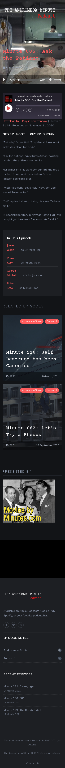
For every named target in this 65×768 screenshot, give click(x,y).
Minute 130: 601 (14, 698)
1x (24, 110)
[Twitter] (13, 625)
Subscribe (43, 115)
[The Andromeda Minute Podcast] (30, 12)
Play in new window (34, 121)
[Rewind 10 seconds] (17, 110)
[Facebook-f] (6, 625)
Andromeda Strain (32, 650)
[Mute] (51, 80)
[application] (32, 79)
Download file (11, 121)
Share (56, 115)
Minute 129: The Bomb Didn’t (22, 710)
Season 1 (32, 658)
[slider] (28, 80)
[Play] (3, 79)
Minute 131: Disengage (18, 686)
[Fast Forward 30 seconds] (30, 110)
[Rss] (21, 625)
